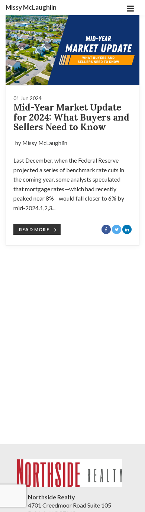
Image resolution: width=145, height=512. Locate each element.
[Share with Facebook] (106, 229)
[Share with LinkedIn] (127, 229)
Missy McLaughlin (31, 7)
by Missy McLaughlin (41, 143)
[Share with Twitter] (116, 229)
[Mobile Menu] (130, 7)
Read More (34, 229)
